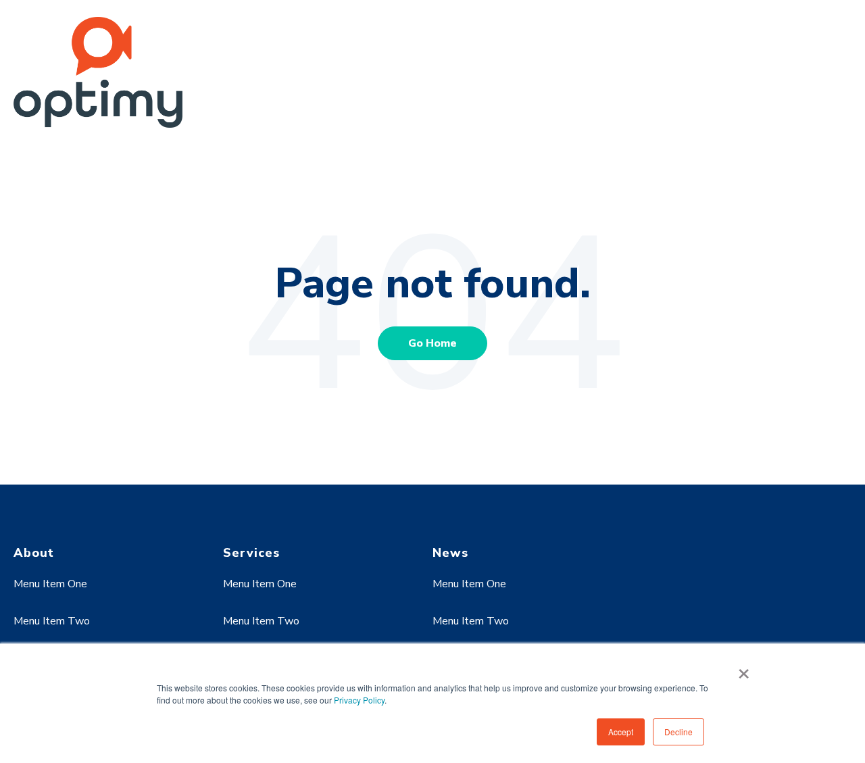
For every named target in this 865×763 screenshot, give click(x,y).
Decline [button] (678, 731)
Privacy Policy (359, 700)
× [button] (743, 669)
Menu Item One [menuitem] (50, 583)
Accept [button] (620, 731)
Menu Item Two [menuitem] (52, 621)
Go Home (432, 343)
